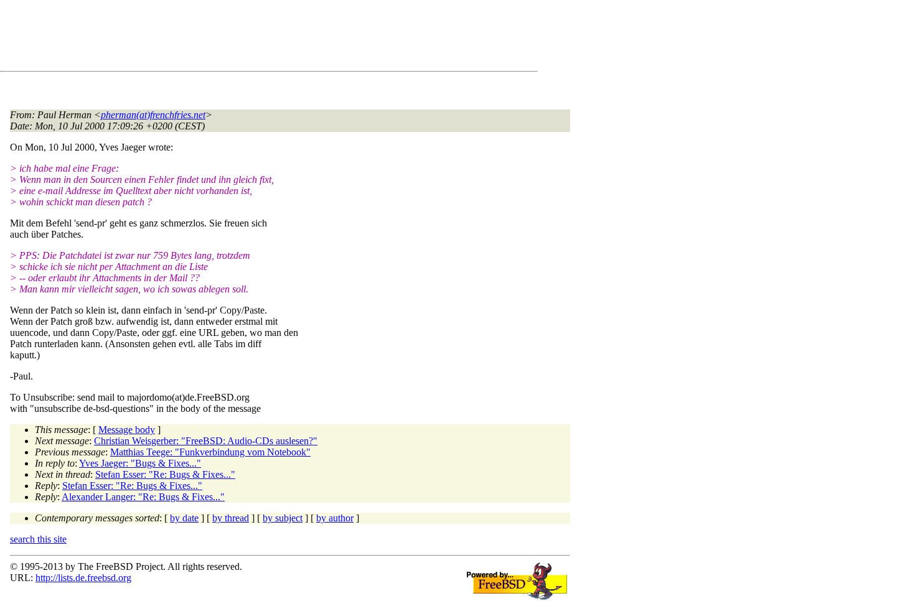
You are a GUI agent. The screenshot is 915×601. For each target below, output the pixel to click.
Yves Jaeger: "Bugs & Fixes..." (140, 463)
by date (184, 518)
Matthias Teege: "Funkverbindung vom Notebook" (210, 452)
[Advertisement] (236, 38)
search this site (38, 539)
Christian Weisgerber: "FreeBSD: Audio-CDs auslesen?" (205, 441)
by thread (230, 518)
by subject (283, 518)
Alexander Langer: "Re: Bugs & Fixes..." (143, 497)
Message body (126, 429)
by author (335, 518)
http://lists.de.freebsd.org (83, 577)
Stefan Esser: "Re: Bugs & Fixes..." (165, 474)
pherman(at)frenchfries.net (153, 114)
